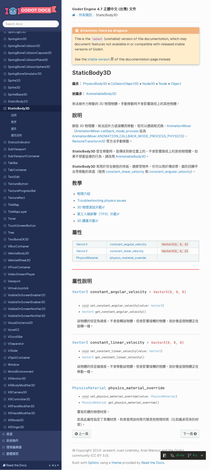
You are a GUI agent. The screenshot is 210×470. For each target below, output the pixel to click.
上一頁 (83, 434)
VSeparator (16, 344)
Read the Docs (152, 463)
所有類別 (85, 15)
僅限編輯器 (14, 447)
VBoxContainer (18, 246)
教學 (13, 122)
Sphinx (93, 463)
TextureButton (18, 184)
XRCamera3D (17, 392)
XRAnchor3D (17, 378)
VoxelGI (13, 330)
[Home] (73, 15)
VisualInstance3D (20, 323)
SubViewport (17, 149)
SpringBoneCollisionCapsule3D (30, 53)
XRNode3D (16, 420)
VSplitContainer (19, 358)
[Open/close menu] (5, 32)
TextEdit (14, 177)
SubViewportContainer (24, 156)
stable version (99, 59)
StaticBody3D (19, 108)
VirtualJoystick (18, 288)
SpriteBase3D (17, 94)
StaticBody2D (18, 101)
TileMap (13, 205)
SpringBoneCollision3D (24, 46)
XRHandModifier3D (21, 413)
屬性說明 (16, 135)
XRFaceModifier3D (21, 406)
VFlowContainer (19, 267)
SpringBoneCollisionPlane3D (28, 60)
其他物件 (12, 441)
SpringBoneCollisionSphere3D (29, 67)
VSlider (13, 351)
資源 (9, 434)
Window (13, 364)
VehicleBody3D (18, 253)
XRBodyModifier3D (21, 385)
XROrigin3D (16, 427)
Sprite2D (14, 80)
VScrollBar (15, 337)
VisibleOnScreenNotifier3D (26, 316)
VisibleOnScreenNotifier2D (27, 309)
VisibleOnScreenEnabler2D (26, 295)
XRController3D (19, 399)
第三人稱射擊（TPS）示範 (97, 214)
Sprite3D (14, 87)
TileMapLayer (17, 212)
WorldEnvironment (21, 371)
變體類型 (12, 454)
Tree (11, 232)
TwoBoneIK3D (18, 239)
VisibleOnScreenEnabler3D (26, 302)
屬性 (13, 128)
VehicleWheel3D (19, 260)
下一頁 (188, 434)
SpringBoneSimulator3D (25, 74)
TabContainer (17, 170)
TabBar (13, 163)
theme (116, 463)
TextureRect (16, 198)
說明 (13, 115)
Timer (12, 219)
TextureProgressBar (22, 191)
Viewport (14, 281)
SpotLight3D (17, 32)
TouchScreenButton (22, 226)
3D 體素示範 (86, 221)
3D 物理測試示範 (89, 207)
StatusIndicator (19, 142)
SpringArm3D (17, 39)
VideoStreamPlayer (21, 274)
